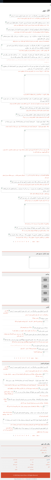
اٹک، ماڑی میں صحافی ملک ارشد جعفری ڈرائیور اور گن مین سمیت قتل (33, 184)
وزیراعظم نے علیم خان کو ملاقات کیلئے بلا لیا (39, 193)
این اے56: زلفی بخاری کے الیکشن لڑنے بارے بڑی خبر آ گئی (37, 200)
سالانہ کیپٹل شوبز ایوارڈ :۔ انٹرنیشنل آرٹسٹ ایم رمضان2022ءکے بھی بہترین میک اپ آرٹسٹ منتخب (27, 126)
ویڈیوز (16, 469)
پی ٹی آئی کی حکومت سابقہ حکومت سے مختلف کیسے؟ (24, 330)
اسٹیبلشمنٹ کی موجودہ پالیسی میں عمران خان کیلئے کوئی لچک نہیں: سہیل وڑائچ (31, 41)
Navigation (1, 1)
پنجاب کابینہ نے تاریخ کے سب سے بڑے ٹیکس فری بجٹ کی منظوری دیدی (33, 71)
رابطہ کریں (44, 447)
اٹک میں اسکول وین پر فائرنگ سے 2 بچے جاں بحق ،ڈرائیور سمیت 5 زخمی (33, 18)
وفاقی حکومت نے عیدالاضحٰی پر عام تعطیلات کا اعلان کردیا (36, 94)
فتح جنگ (31, 464)
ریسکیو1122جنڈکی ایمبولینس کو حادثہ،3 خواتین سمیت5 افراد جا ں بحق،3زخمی (31, 32)
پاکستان (15, 462)
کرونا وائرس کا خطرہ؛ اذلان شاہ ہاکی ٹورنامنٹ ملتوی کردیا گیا (29, 321)
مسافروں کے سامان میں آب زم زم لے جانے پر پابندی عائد (37, 223)
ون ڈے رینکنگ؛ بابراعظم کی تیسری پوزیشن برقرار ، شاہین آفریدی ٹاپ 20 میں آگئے (25, 406)
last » (38, 241)
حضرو (48, 462)
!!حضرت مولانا (35, 318)
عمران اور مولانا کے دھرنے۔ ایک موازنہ (28, 348)
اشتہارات (31, 469)
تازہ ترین (31, 459)
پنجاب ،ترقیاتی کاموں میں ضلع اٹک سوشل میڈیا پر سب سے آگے (35, 230)
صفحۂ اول (15, 459)
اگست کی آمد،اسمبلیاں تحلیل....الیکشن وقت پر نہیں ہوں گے (36, 117)
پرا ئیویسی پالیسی (43, 450)
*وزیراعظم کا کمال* (38, 352)
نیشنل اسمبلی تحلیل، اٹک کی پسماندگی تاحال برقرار (37, 110)
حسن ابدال (15, 464)
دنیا (32, 462)
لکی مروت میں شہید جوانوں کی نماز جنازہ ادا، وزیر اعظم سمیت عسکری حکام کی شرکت (29, 103)
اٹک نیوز (48, 459)
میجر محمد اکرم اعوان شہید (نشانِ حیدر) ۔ (20, 345)
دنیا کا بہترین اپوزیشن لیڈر (26, 327)
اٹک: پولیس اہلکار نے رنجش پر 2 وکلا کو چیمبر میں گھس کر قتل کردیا (34, 50)
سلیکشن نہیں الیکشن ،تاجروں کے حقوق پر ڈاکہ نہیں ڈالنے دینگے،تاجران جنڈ (32, 237)
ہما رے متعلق (44, 452)
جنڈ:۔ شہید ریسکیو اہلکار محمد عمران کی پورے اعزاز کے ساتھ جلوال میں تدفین (31, 25)
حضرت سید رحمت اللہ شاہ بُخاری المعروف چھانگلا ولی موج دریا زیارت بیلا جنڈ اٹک (30, 342)
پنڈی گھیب (48, 464)
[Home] (50, 4)
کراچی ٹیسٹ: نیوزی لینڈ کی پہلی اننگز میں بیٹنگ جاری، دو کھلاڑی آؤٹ (23, 388)
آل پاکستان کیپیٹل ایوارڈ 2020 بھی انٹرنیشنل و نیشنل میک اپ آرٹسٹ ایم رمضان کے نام (29, 424)
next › (33, 241)
